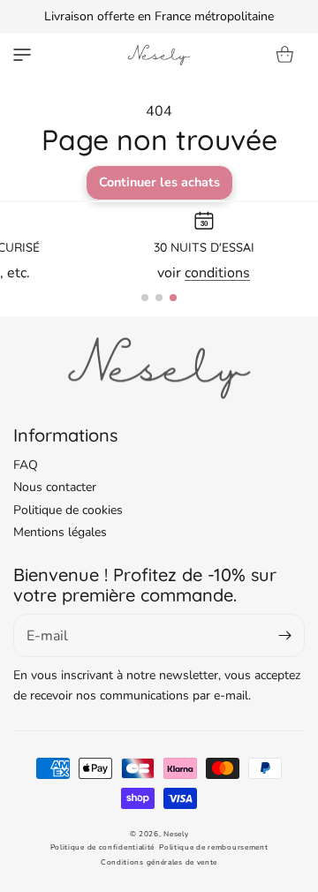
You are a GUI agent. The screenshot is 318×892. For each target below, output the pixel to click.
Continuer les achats (159, 182)
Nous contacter (54, 487)
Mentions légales (60, 532)
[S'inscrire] (284, 635)
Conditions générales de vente (159, 862)
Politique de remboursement (213, 847)
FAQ (25, 465)
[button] (22, 54)
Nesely (175, 834)
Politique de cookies (68, 510)
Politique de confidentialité (102, 847)
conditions (217, 273)
